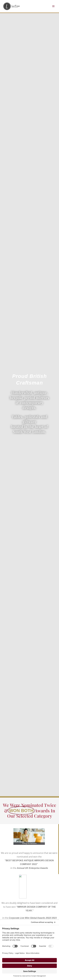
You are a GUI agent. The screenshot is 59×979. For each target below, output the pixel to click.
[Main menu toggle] (53, 6)
